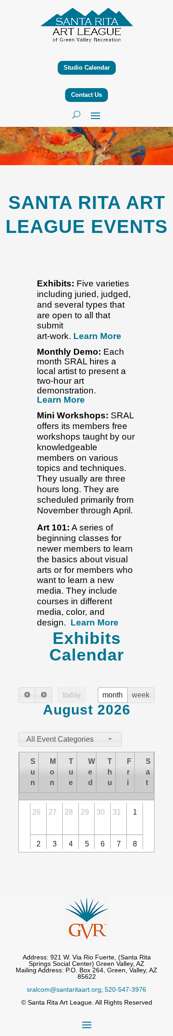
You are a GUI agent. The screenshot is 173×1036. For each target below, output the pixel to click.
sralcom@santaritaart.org (64, 989)
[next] (43, 695)
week (140, 695)
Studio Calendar (87, 67)
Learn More (97, 336)
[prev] (27, 695)
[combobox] (70, 739)
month (112, 695)
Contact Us (86, 94)
